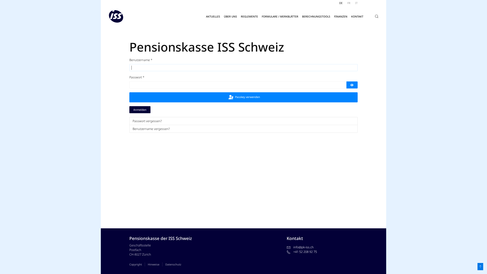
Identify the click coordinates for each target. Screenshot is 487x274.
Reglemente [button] (249, 16)
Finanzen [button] (340, 16)
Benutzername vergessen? (151, 129)
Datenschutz (173, 264)
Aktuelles (213, 16)
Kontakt (357, 16)
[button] (377, 16)
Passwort (136, 77)
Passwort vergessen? (147, 121)
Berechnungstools (316, 16)
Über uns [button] (230, 16)
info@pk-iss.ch (303, 247)
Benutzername (140, 60)
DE (341, 3)
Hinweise (153, 264)
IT (356, 3)
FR (348, 3)
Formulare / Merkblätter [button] (280, 16)
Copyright (135, 264)
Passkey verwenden (247, 97)
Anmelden (139, 110)
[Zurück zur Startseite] (116, 16)
